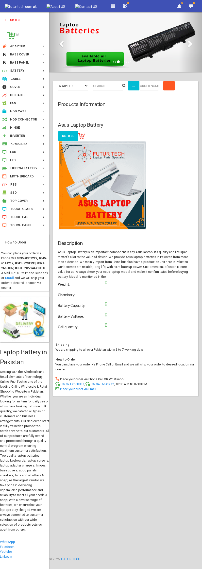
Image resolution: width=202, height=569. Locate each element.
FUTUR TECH (70, 559)
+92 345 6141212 (102, 384)
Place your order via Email (78, 389)
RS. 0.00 (68, 136)
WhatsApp (7, 542)
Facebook (7, 547)
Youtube (6, 551)
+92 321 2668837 (72, 384)
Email (9, 278)
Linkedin (6, 556)
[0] (17, 34)
